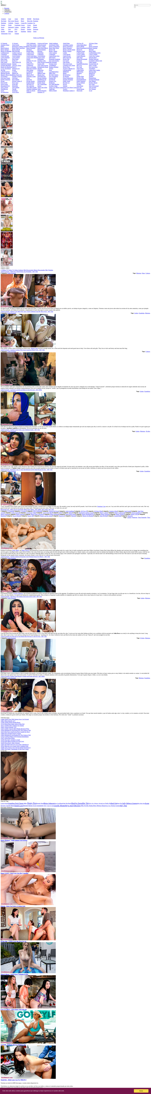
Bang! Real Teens (54, 48)
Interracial (11, 27)
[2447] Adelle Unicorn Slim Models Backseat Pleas (15, 729)
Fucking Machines (6, 65)
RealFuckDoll (30, 83)
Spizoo (39, 86)
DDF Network (67, 57)
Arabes (136, 313)
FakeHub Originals (6, 64)
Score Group (4, 84)
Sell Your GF (30, 84)
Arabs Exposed (41, 45)
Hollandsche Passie (42, 67)
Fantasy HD (40, 64)
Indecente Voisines (31, 68)
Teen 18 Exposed (94, 86)
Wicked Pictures (41, 90)
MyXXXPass (66, 75)
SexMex (79, 84)
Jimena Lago (34, 348)
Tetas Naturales (142, 517)
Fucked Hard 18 (93, 64)
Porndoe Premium (68, 79)
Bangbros (29, 49)
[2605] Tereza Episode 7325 (8, 727)
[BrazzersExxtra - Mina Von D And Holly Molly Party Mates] (28, 549)
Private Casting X (17, 81)
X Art (90, 90)
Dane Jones (4, 59)
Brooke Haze (40, 803)
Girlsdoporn (29, 65)
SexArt (65, 84)
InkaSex (39, 68)
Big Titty (85, 803)
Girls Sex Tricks (16, 65)
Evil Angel (66, 60)
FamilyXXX (29, 64)
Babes (2, 46)
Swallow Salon (53, 86)
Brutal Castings (67, 51)
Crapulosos (4, 54)
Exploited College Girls (95, 60)
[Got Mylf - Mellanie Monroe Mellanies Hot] (28, 1043)
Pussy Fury (15, 83)
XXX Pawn (15, 92)
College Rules (80, 53)
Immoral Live (16, 68)
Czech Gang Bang (31, 56)
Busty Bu (119, 803)
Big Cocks (11, 21)
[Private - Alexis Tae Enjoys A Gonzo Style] (28, 904)
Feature (3, 25)
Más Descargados (28, 270)
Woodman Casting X (69, 90)
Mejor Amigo (70, 806)
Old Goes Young (5, 78)
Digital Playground (82, 59)
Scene (147, 803)
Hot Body (68, 803)
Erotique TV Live (31, 60)
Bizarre (17, 21)
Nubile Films (80, 76)
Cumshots (30, 23)
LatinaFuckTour (5, 71)
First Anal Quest (67, 64)
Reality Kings (41, 83)
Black (22, 21)
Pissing (29, 29)
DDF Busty (52, 57)
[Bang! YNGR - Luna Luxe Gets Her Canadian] (28, 871)
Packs (28, 78)
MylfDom (91, 75)
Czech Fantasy (16, 56)
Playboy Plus (80, 78)
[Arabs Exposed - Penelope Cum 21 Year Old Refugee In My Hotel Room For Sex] (28, 505)
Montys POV (30, 75)
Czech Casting (81, 54)
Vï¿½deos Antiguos (17, 270)
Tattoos (29, 31)
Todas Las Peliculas (38, 38)
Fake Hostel (66, 62)
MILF (28, 27)
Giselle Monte (59, 805)
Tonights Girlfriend (31, 89)
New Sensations (53, 76)
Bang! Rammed (30, 48)
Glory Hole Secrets (42, 65)
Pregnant (35, 29)
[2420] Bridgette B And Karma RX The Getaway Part (16, 730)
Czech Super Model (31, 57)
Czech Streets (16, 57)
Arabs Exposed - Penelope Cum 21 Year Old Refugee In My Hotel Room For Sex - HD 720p (26, 469)
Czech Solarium (5, 57)
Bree (95, 806)
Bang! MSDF (80, 46)
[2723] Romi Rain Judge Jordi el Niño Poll (12, 724)
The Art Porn (92, 87)
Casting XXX (30, 53)
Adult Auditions (53, 43)
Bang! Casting (41, 46)
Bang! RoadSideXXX (83, 48)
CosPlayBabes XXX (94, 53)
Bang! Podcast (5, 48)
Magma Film (92, 71)
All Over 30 (80, 43)
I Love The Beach (6, 68)
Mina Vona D (25, 550)
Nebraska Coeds (31, 76)
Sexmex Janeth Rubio (8, 806)
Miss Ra (139, 803)
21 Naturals (4, 43)
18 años (148, 431)
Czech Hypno (67, 56)
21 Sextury (15, 43)
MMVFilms (80, 71)
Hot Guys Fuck (93, 67)
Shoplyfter (15, 86)
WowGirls (79, 90)
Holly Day (43, 805)
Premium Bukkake (94, 79)
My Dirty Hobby (53, 75)
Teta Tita (79, 87)
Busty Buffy (92, 51)
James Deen (80, 68)
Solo (16, 31)
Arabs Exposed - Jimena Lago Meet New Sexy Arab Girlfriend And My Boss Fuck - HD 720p (27, 311)
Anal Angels (15, 45)
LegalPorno (29, 71)
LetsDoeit (40, 71)
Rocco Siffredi (81, 83)
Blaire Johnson (49, 803)
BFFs (90, 45)
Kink (50, 70)
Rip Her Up (66, 83)
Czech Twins (41, 57)
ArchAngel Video (54, 45)
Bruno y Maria (53, 51)
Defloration (40, 59)
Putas (143, 273)
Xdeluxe (28, 92)
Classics (17, 23)
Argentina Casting (68, 45)
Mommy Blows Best (6, 75)
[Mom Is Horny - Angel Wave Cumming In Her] (28, 972)
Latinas (17, 27)
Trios (148, 517)
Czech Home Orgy (54, 56)
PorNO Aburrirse (5, 79)
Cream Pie (24, 23)
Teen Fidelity (15, 87)
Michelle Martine (28, 805)
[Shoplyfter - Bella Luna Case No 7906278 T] (28, 1078)
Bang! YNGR (16, 49)
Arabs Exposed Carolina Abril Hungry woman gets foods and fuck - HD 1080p (23, 676)
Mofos (64, 73)
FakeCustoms (92, 62)
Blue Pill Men (16, 51)
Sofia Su (108, 803)
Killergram (40, 70)
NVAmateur (4, 76)
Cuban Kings (30, 54)
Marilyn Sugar (76, 803)
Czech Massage (81, 56)
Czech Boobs (66, 54)
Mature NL (15, 73)
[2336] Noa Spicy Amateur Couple (10, 740)
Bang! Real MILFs (42, 48)
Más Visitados (49, 270)
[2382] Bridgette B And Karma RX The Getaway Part (16, 735)
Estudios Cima (41, 60)
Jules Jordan (29, 70)
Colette (65, 53)
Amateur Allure (5, 45)
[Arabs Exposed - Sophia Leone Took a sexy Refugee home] (28, 465)
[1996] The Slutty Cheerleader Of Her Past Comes (15, 749)
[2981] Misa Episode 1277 (8, 721)
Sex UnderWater (42, 84)
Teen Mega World (31, 87)
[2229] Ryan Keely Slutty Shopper (10, 743)
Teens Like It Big (42, 87)
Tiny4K (14, 89)
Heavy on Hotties (31, 67)
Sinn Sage (108, 805)
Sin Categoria (30, 86)
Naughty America (17, 76)
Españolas (141, 313)
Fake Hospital (53, 62)
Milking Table (41, 73)
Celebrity (10, 23)
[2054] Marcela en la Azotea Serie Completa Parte (14, 746)
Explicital (79, 60)
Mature (35, 27)
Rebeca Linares (131, 803)
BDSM (29, 19)
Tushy (39, 89)
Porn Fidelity (15, 79)
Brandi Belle (29, 51)
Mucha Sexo (40, 75)
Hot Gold (79, 67)
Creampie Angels (17, 54)
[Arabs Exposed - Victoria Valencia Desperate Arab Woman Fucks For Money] (28, 592)
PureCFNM (4, 83)
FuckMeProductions (82, 64)
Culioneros (40, 54)
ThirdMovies (4, 89)
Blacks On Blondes (6, 51)
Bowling (78, 806)
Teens (34, 31)
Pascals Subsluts (41, 78)
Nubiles (91, 76)
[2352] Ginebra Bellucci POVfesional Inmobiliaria (15, 736)
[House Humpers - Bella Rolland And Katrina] (28, 839)
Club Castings (53, 53)
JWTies (51, 68)
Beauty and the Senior (69, 49)
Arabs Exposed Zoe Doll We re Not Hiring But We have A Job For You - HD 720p (24, 636)
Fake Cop (29, 62)
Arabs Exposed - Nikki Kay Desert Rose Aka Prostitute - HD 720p (19, 271)
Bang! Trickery (5, 49)
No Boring (66, 76)
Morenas (138, 273)
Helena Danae (101, 806)
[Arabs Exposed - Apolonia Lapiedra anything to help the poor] (28, 425)
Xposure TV (40, 92)
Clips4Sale (40, 53)
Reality (3, 31)
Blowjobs (30, 21)
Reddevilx (52, 83)
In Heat (143, 803)
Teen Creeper (4, 87)
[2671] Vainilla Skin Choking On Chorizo (12, 725)
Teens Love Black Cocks (56, 87)
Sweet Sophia (37, 805)
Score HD (15, 84)
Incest (2, 27)
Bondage (35, 21)
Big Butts (3, 21)
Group (29, 25)
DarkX (28, 59)
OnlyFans (15, 78)
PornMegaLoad (41, 79)
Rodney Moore (93, 83)
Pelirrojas (134, 517)
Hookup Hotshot (53, 67)
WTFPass (15, 90)
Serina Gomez (115, 806)
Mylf (78, 75)
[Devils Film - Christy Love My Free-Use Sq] (28, 940)
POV (16, 29)
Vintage (17, 33)
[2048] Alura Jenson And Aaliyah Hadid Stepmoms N (15, 747)
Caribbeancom (5, 53)
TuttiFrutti (52, 89)
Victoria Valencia (18, 593)
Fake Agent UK (16, 62)
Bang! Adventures (31, 46)
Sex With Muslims (54, 84)
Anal (9, 19)
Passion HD (52, 78)
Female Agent (53, 64)
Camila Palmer (4, 803)
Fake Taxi (79, 62)
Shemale (10, 31)
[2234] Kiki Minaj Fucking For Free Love (12, 741)
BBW (22, 19)
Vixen (2, 90)
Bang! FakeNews (68, 46)
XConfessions (4, 92)
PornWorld (52, 79)
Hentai (35, 25)
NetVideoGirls (41, 76)
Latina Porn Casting (94, 70)
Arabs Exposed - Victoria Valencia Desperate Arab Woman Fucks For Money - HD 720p (25, 556)
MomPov (79, 73)
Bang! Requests (67, 48)
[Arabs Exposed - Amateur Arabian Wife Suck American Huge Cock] (28, 385)
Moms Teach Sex (17, 75)
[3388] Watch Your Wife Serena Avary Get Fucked (15, 719)
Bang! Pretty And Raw (18, 48)
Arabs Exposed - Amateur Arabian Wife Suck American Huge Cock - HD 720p (23, 350)
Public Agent (66, 81)
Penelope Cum (101, 506)
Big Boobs (36, 19)
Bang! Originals (93, 46)
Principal (6, 8)
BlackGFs (79, 49)
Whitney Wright (98, 803)
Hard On (114, 803)
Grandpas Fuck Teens (69, 65)
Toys (9, 33)
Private (3, 81)
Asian (16, 19)
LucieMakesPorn (53, 71)
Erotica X (14, 60)
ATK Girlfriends (31, 43)
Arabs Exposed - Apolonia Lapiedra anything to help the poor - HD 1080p (21, 390)
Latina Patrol (80, 70)
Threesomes (4, 33)
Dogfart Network (93, 59)
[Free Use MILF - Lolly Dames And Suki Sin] (28, 1008)
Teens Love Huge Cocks (70, 87)
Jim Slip (3, 70)
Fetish (10, 25)
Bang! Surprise (93, 48)
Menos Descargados (39, 270)
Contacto (6, 13)
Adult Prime (66, 43)
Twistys (65, 89)
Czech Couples (93, 54)
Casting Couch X (17, 53)
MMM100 (66, 71)
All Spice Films (93, 43)
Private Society (30, 81)
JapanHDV (92, 68)
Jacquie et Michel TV (69, 68)
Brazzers (39, 51)
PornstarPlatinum (81, 79)
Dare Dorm (15, 59)
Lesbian (23, 27)
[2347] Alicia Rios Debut (8, 738)
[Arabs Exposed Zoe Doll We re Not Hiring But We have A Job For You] (28, 671)
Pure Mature (92, 81)
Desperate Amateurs (54, 59)
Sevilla (86, 806)
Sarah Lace (19, 805)
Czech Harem (41, 56)
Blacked (91, 49)
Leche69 (14, 71)
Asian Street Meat (82, 45)
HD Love (79, 65)
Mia (82, 806)
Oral (9, 29)
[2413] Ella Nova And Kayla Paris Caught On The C (15, 732)
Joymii (14, 70)
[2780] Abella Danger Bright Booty (10, 722)
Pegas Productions (68, 78)
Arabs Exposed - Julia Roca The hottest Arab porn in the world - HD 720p (21, 596)
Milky (25, 803)
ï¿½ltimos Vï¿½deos (6, 270)
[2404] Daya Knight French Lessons (11, 733)
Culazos (147, 273)
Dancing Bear (93, 57)
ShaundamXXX (5, 86)
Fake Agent (4, 62)
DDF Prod (79, 57)
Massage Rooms (5, 73)
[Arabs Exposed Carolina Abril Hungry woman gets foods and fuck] (28, 711)
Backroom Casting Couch (19, 46)
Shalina (91, 805)
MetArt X (29, 73)
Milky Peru (52, 73)
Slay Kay (91, 803)
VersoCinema (80, 89)
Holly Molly (15, 550)
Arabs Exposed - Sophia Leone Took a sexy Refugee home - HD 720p (20, 429)
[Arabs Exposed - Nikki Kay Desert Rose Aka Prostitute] (28, 307)
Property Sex (52, 81)
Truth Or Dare (50, 805)
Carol (103, 803)
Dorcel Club (4, 60)
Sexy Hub (92, 84)
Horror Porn (66, 67)
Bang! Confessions (54, 46)
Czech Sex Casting (94, 56)
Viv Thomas (92, 89)
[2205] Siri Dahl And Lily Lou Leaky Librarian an (15, 744)
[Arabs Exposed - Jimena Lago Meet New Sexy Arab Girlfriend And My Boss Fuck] (28, 347)
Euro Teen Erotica (54, 60)
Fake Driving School (43, 62)
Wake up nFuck (30, 90)
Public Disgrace (81, 81)
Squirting (23, 31)
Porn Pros (29, 79)
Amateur (3, 19)
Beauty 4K (52, 49)
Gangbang (17, 25)
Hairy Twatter (93, 65)
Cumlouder (52, 54)
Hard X (14, 67)
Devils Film (66, 59)
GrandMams (52, 65)
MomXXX (92, 73)
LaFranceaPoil (67, 70)
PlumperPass (92, 78)
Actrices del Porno (42, 43)
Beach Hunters (41, 49)
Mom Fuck (57, 803)
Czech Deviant (5, 56)
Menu (4, 5)
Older (2, 29)
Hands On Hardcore (6, 67)
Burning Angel (81, 51)
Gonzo (23, 25)
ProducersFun (41, 81)
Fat (34, 23)
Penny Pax (31, 803)
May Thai (123, 806)
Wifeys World (53, 90)
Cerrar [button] (141, 1091)
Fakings (14, 64)
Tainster (65, 86)
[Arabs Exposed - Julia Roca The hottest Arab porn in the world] (28, 632)
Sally (124, 803)
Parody (23, 29)
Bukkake (3, 23)
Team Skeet (80, 86)
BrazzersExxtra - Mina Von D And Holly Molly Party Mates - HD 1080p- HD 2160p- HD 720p (27, 509)
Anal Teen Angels (31, 45)
